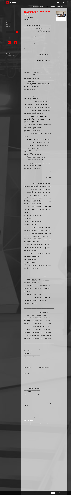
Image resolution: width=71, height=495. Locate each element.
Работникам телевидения (11, 14)
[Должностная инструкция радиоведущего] (70, 247)
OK (53, 492)
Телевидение (8, 12)
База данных (8, 22)
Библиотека (26, 14)
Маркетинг (8, 16)
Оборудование (9, 20)
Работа (7, 24)
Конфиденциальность (10, 55)
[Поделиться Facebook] (27, 423)
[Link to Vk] (64, 2)
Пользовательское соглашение (10, 52)
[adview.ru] (11, 2)
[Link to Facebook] (62, 2)
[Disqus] (45, 446)
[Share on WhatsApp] (40, 423)
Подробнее (59, 492)
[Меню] (57, 2)
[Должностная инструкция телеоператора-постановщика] (1, 247)
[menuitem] (55, 2)
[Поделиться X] (34, 423)
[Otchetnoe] (61, 16)
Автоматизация (9, 18)
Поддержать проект (10, 49)
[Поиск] (55, 2)
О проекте (8, 26)
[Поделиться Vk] (47, 423)
